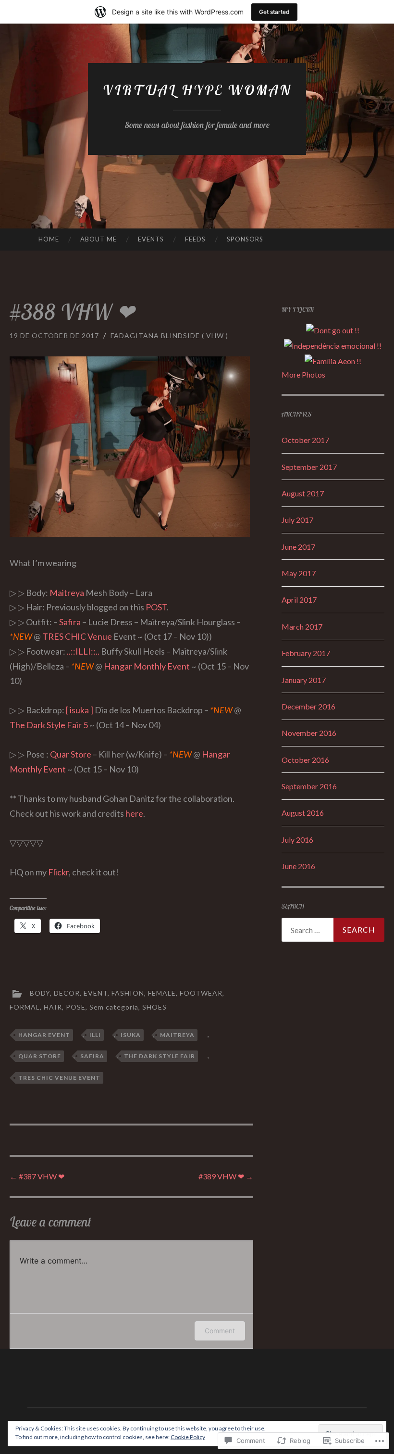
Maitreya (66, 592)
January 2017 (304, 679)
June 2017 (298, 546)
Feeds (195, 239)
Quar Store (70, 754)
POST (156, 607)
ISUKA (131, 1034)
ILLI (95, 1034)
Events (151, 239)
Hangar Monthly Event (147, 666)
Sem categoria (113, 1007)
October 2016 (305, 759)
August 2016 (303, 812)
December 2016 (308, 706)
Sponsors (245, 239)
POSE (76, 1007)
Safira (70, 622)
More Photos (303, 374)
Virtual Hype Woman (197, 90)
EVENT (96, 993)
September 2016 (309, 786)
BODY (40, 993)
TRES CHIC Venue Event (59, 1077)
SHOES (154, 1007)
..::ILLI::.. (83, 651)
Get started (274, 11)
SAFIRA (92, 1056)
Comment (220, 1331)
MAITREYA (177, 1034)
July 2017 (297, 519)
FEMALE (162, 993)
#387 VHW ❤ (37, 1176)
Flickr (58, 872)
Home (48, 239)
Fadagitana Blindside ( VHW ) (169, 335)
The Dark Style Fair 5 (49, 725)
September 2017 (309, 466)
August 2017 (303, 493)
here (134, 813)
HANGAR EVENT (44, 1034)
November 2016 (309, 732)
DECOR (67, 993)
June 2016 (298, 866)
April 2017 (299, 599)
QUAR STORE (39, 1056)
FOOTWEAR (201, 993)
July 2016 (297, 839)
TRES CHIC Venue (77, 636)
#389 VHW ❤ (225, 1176)
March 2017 (302, 626)
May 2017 (299, 573)
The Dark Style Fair (159, 1056)
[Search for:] (333, 930)
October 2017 (305, 439)
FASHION (127, 993)
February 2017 (306, 652)
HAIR (53, 1007)
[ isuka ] (79, 710)
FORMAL (25, 1007)
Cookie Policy (188, 1437)
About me (98, 239)
